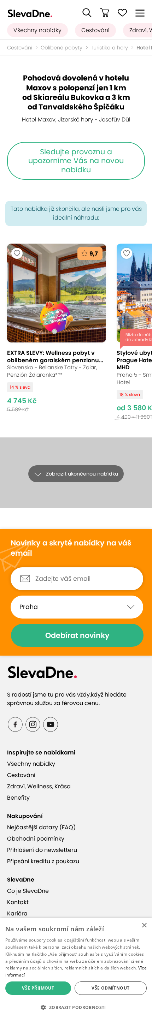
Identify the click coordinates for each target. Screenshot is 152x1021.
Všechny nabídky (37, 30)
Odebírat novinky (77, 635)
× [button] (144, 925)
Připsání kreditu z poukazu (43, 861)
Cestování (95, 30)
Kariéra (17, 913)
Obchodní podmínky (35, 839)
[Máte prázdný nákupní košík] (105, 13)
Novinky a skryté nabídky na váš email (71, 548)
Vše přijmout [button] (38, 988)
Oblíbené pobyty (61, 47)
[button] (87, 13)
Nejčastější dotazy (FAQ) (41, 827)
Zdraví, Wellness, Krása (39, 786)
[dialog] (76, 969)
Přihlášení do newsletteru (42, 850)
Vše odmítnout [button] (110, 988)
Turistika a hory (109, 47)
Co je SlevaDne (28, 891)
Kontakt (18, 902)
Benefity (18, 798)
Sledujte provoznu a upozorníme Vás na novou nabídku (76, 161)
